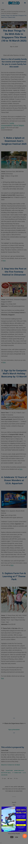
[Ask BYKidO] (25, 836)
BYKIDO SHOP (21, 825)
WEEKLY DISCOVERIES (21, 819)
